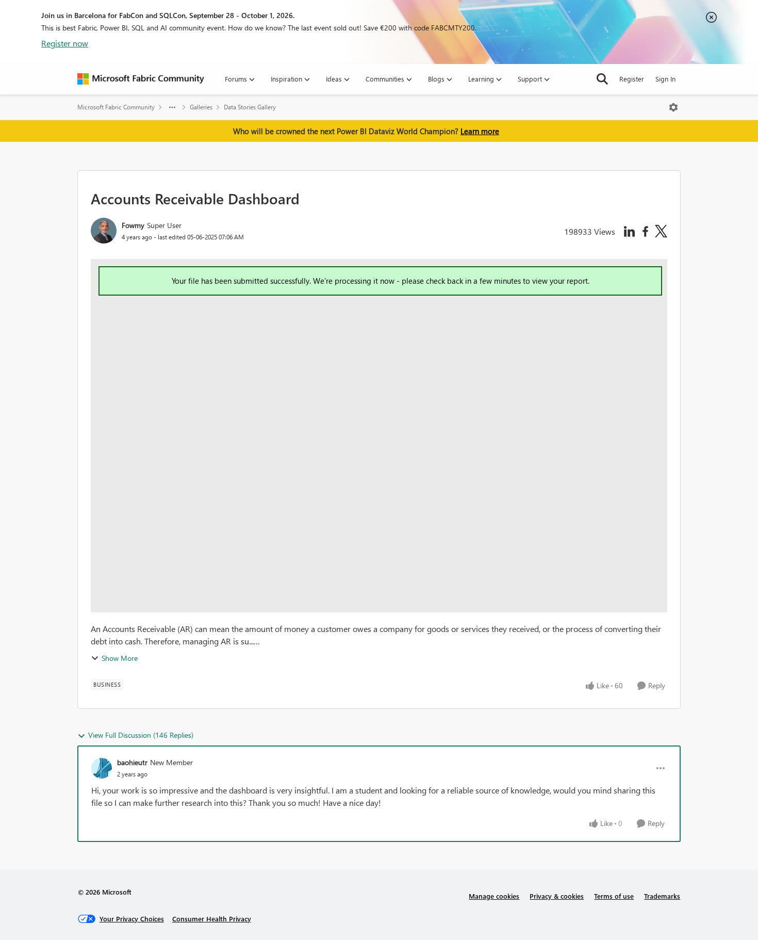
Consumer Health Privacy (211, 918)
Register (631, 78)
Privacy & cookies (557, 896)
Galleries (201, 107)
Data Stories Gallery (250, 107)
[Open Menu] (673, 107)
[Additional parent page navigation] (172, 107)
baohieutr (132, 762)
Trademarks (662, 896)
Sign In (665, 78)
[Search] (602, 79)
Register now (64, 43)
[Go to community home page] (140, 79)
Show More (120, 658)
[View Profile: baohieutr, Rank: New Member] (101, 768)
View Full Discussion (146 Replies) (140, 735)
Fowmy (133, 225)
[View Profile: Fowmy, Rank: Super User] (104, 231)
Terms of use (614, 896)
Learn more (479, 131)
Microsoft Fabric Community (116, 107)
